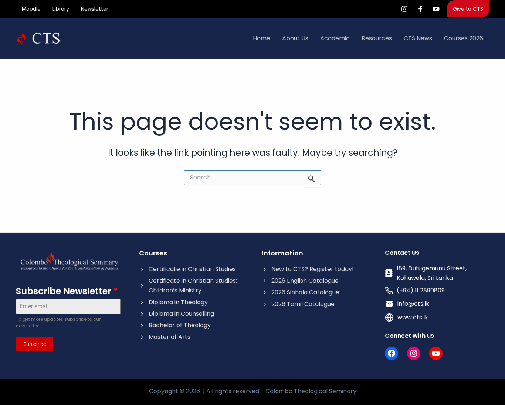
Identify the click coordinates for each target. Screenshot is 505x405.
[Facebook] (420, 9)
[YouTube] (436, 9)
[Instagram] (404, 9)
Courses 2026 (463, 38)
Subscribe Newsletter (67, 291)
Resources (377, 38)
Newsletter (94, 9)
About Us (295, 38)
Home (261, 38)
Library (60, 9)
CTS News (418, 38)
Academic (335, 38)
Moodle (31, 9)
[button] (468, 8)
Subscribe (34, 344)
